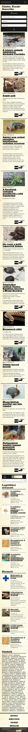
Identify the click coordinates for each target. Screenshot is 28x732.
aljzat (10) (21, 667)
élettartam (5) (8, 678)
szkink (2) (20, 690)
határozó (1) (22, 700)
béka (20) (23, 659)
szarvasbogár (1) (21, 710)
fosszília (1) (19, 704)
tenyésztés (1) (5, 709)
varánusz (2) (14, 693)
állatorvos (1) (12, 710)
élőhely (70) (5, 655)
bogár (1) (13, 695)
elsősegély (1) (5, 710)
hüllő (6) (24, 673)
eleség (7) (6, 673)
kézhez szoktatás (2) (16, 692)
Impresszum (14, 726)
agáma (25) (5, 659)
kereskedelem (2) (6, 695)
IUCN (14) (7, 664)
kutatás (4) (5, 683)
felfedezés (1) (21, 701)
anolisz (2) (13, 687)
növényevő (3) (19, 683)
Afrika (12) (13, 664)
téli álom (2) (21, 686)
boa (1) (4, 704)
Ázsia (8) (17, 669)
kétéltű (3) (7, 684)
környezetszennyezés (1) (19, 703)
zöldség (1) (22, 696)
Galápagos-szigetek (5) (17, 676)
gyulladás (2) (11, 689)
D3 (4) (10, 679)
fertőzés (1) (13, 709)
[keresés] (25, 480)
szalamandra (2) (6, 692)
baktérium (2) (20, 687)
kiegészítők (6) (18, 675)
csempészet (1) (20, 709)
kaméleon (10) (20, 666)
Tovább (19, 73)
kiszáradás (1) (7, 706)
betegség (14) (16, 662)
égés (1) (11, 700)
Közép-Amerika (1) (10, 704)
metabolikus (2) (8, 690)
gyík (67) (10, 655)
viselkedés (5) (15, 678)
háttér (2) (17, 689)
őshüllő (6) (18, 673)
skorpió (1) (14, 701)
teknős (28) (21, 658)
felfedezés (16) (9, 662)
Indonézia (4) (5, 679)
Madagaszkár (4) (14, 681)
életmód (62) (17, 655)
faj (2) (8, 687)
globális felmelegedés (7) (15, 672)
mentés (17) (5, 661)
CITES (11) (4, 666)
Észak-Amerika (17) (13, 661)
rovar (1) (6, 696)
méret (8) (22, 669)
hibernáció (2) (13, 686)
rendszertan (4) (6, 681)
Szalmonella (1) (12, 698)
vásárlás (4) (22, 681)
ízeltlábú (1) (19, 695)
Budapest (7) (5, 672)
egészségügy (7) (12, 670)
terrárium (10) (5, 667)
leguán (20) (17, 659)
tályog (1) (16, 700)
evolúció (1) (5, 703)
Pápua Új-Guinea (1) (17, 706)
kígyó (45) (7, 658)
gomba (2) (6, 686)
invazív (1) (11, 696)
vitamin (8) (4, 670)
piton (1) (10, 703)
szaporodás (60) (15, 656)
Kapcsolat (14, 716)
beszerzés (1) (5, 707)
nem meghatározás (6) (8, 675)
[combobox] (14, 17)
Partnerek (14, 722)
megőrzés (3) (11, 683)
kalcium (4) (22, 678)
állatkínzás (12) (20, 664)
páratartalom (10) (12, 666)
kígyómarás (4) (17, 679)
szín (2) (4, 687)
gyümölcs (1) (5, 698)
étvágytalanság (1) (13, 707)
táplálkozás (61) (6, 656)
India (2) (15, 690)
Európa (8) (11, 669)
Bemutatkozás (14, 719)
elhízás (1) (21, 707)
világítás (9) (5, 669)
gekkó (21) (11, 659)
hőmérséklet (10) (14, 667)
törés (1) (19, 698)
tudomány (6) (7, 676)
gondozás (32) (14, 658)
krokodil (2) (21, 693)
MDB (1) (9, 701)
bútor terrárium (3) (15, 684)
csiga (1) (6, 700)
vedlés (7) (19, 670)
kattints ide (14, 730)
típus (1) (17, 696)
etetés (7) (12, 673)
